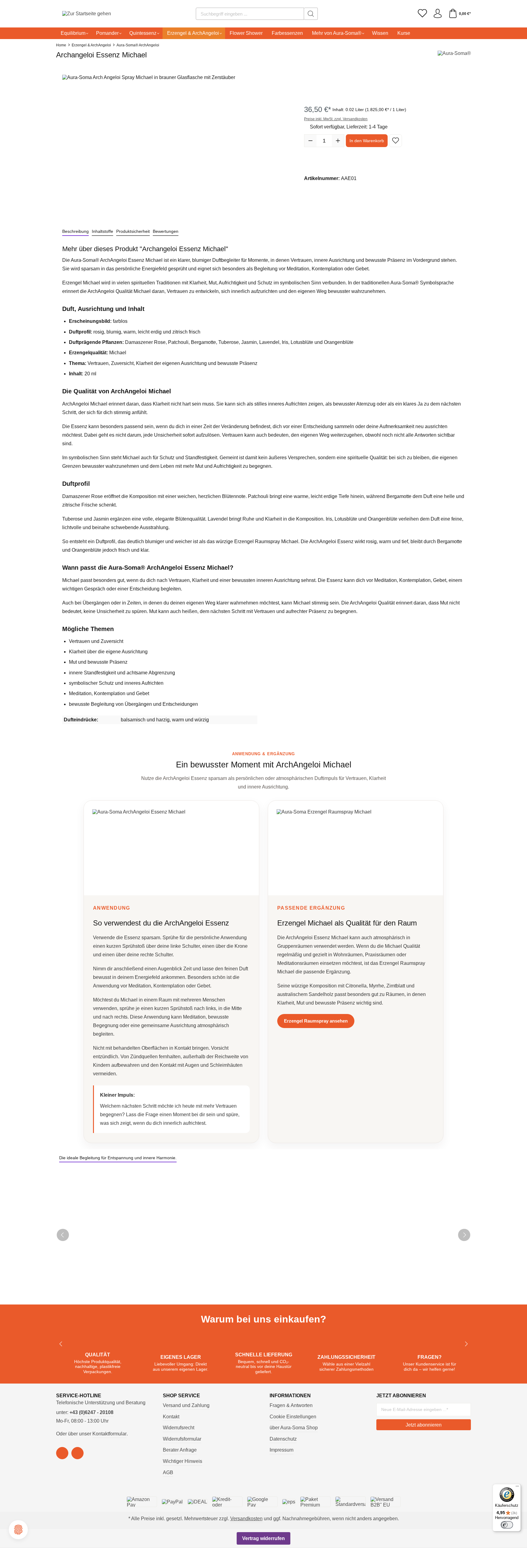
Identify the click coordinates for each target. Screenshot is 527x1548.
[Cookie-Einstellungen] (18, 1530)
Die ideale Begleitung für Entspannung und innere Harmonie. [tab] (118, 1157)
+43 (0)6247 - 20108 (91, 1412)
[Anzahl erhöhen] (338, 141)
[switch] (507, 1524)
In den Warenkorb (367, 140)
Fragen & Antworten (291, 1405)
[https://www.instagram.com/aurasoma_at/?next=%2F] (77, 1453)
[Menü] (517, 1487)
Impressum (281, 1449)
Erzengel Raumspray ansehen (316, 1020)
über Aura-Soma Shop (294, 1427)
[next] (464, 1235)
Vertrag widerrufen (263, 1538)
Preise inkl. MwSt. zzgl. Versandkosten (335, 119)
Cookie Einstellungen (293, 1416)
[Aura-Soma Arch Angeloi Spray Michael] (177, 143)
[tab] (75, 231)
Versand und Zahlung (186, 1405)
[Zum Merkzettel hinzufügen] (395, 141)
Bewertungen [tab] (165, 231)
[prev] (63, 1235)
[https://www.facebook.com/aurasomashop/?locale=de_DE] (62, 1453)
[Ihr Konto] (437, 14)
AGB (168, 1472)
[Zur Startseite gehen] (79, 14)
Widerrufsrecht (178, 1427)
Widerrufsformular (182, 1439)
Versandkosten (246, 1518)
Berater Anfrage (180, 1449)
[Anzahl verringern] (310, 141)
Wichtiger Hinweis (182, 1461)
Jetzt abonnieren (424, 1424)
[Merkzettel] (422, 14)
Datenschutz (283, 1439)
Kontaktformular (109, 1433)
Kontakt (171, 1416)
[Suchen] (311, 14)
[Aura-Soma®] (454, 57)
